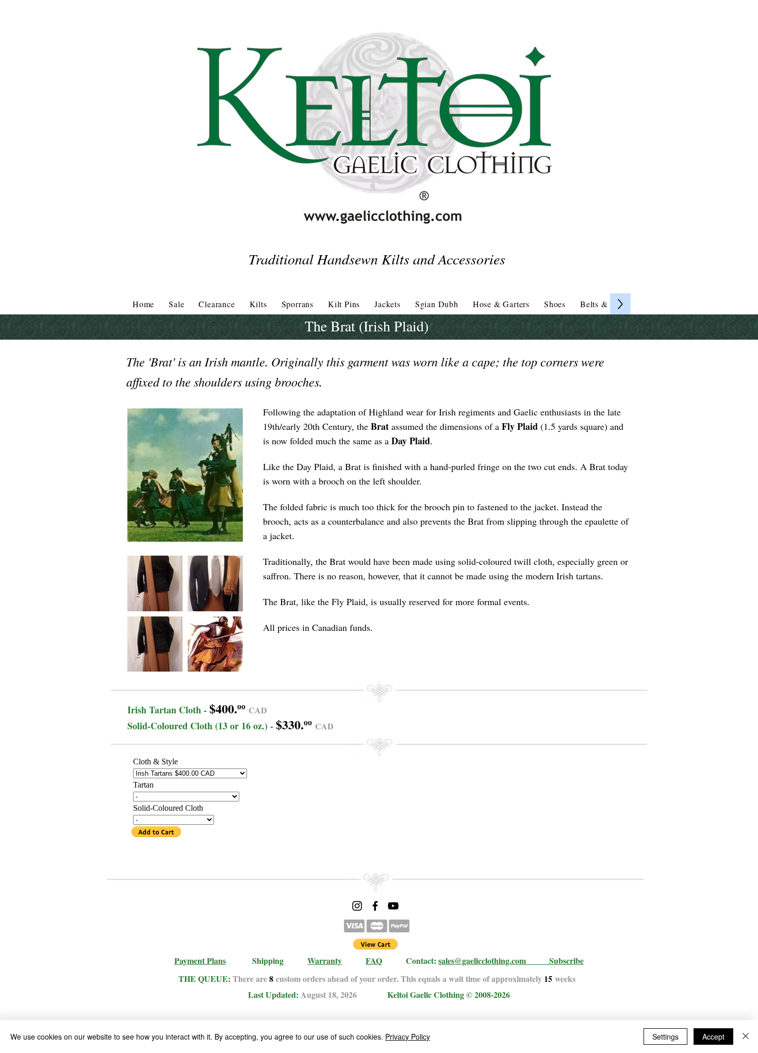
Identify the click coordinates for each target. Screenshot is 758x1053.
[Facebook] (375, 905)
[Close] (745, 1036)
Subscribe (566, 960)
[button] (155, 583)
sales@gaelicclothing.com (482, 960)
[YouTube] (393, 905)
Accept (713, 1036)
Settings (665, 1036)
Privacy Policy (407, 1036)
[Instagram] (357, 905)
